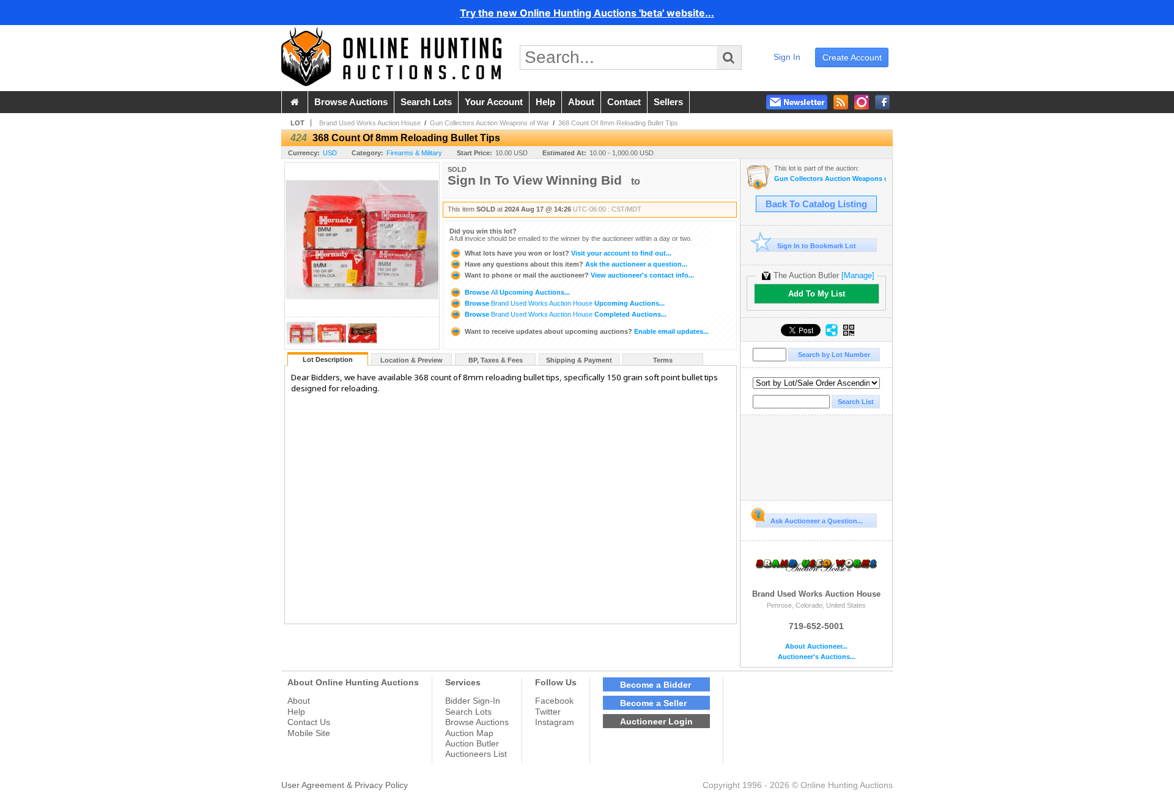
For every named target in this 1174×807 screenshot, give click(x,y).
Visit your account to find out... (568, 253)
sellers (668, 102)
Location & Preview (411, 360)
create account (852, 57)
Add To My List (816, 293)
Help (296, 712)
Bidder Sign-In (472, 701)
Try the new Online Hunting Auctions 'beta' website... (587, 13)
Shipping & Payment (579, 360)
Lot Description (328, 359)
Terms (663, 360)
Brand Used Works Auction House (370, 123)
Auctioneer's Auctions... (816, 657)
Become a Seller (653, 703)
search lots (426, 102)
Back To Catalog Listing (816, 204)
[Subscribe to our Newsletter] (796, 102)
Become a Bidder (655, 685)
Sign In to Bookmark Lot (816, 245)
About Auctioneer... (816, 646)
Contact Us (308, 722)
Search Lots (468, 712)
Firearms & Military (414, 153)
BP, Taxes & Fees (495, 360)
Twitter (548, 712)
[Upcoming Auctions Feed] (840, 102)
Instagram (554, 722)
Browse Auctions (477, 722)
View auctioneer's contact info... (579, 275)
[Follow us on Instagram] (861, 102)
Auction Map (469, 733)
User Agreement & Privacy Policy (344, 785)
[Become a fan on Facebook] (882, 102)
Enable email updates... (587, 331)
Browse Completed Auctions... (564, 314)
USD (330, 153)
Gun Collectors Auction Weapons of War (489, 123)
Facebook (554, 701)
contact (624, 102)
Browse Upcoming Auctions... (516, 292)
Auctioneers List (476, 754)
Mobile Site (308, 733)
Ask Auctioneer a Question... (816, 521)
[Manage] (858, 275)
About (298, 701)
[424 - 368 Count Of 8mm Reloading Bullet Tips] (301, 345)
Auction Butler (472, 743)
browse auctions (351, 102)
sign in (786, 57)
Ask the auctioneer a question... (576, 264)
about (581, 102)
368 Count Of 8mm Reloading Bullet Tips (618, 123)
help (545, 102)
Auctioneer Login (656, 721)
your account (494, 102)
